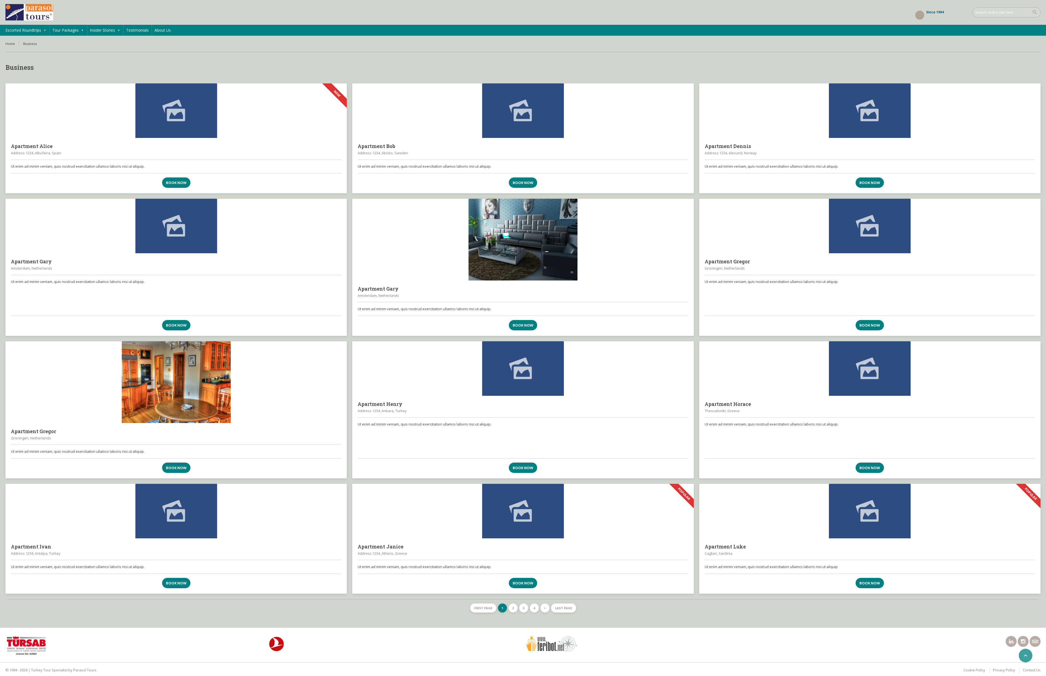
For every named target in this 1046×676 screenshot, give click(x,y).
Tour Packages (65, 30)
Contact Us (1032, 670)
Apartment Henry (380, 404)
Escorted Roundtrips (23, 30)
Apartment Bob (376, 146)
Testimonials (137, 30)
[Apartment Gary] (176, 226)
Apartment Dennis (728, 146)
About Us (162, 30)
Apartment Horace (728, 404)
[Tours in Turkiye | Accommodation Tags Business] (29, 12)
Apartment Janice (380, 546)
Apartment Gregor (727, 261)
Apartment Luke (725, 546)
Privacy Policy (1004, 670)
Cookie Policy (974, 670)
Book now (176, 182)
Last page (563, 608)
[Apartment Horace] (870, 368)
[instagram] (1023, 641)
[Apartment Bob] (523, 110)
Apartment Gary (31, 261)
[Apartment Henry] (523, 368)
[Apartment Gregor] (870, 226)
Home (10, 43)
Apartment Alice (32, 146)
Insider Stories (102, 30)
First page (483, 608)
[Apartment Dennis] (870, 110)
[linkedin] (1011, 641)
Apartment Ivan (31, 546)
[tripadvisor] (1035, 641)
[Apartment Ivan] (176, 511)
